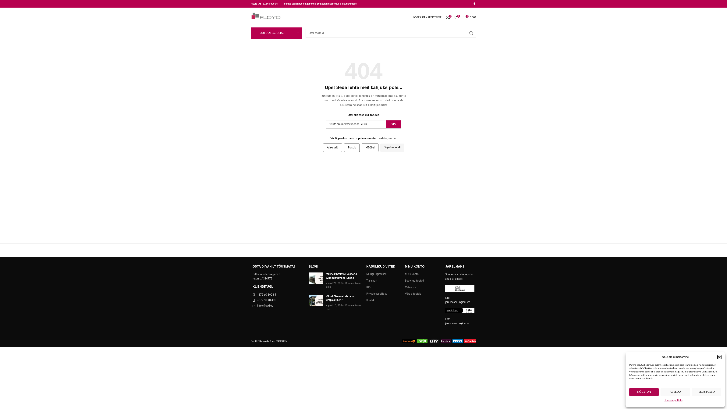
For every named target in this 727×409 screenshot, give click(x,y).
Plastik (352, 147)
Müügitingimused (376, 274)
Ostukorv (410, 287)
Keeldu (675, 391)
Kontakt (370, 300)
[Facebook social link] (474, 3)
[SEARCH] (471, 33)
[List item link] (277, 295)
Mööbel (370, 147)
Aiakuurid (332, 147)
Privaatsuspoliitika (674, 400)
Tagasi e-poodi (392, 147)
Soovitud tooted (414, 280)
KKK (368, 287)
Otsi (393, 124)
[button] (719, 357)
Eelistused (706, 391)
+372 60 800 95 (269, 3)
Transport (371, 280)
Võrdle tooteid (413, 294)
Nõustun (644, 391)
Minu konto (412, 274)
